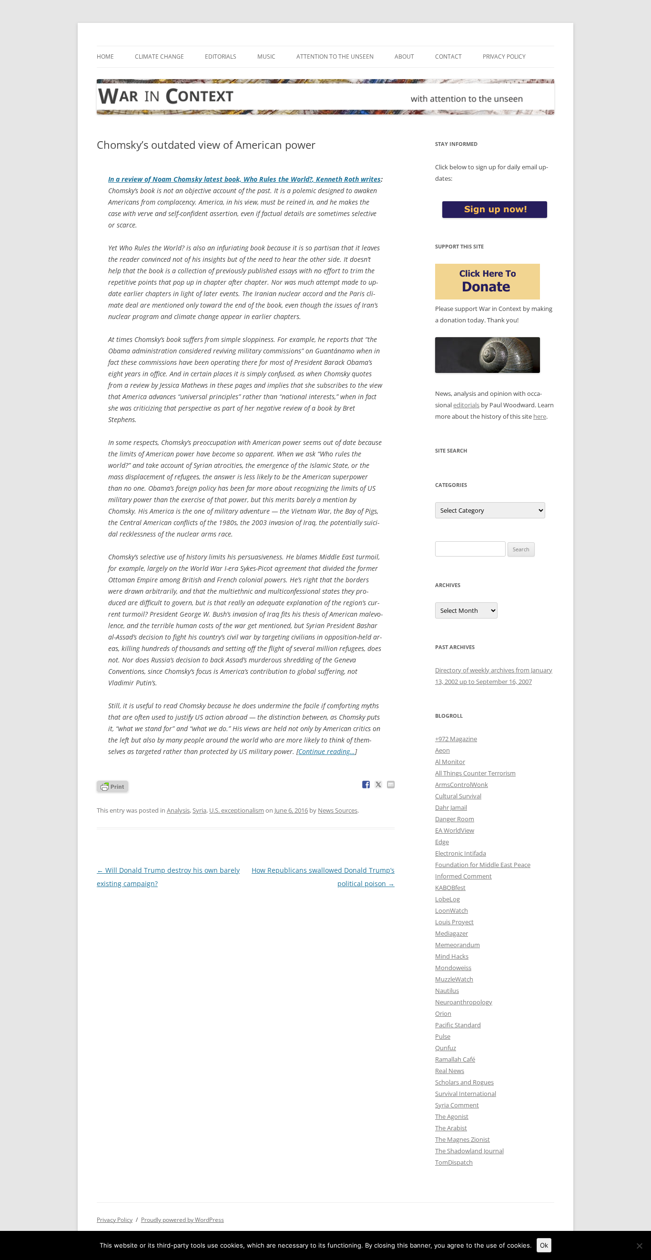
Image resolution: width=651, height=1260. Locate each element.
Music (266, 56)
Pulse (442, 1036)
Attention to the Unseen (335, 56)
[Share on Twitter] (378, 784)
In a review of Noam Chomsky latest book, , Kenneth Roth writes (244, 179)
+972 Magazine (456, 738)
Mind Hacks (451, 956)
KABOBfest (450, 887)
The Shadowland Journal (469, 1150)
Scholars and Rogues (464, 1082)
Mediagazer (451, 933)
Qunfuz (445, 1047)
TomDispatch (454, 1162)
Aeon (442, 750)
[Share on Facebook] (366, 784)
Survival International (465, 1093)
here (539, 416)
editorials (466, 405)
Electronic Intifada (460, 853)
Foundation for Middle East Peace (482, 864)
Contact (448, 56)
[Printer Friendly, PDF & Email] (112, 785)
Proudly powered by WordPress (182, 1220)
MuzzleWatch (454, 979)
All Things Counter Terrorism (475, 773)
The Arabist (451, 1128)
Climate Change (159, 56)
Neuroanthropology (463, 1002)
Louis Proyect (454, 922)
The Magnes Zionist (462, 1139)
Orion (443, 1013)
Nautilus (447, 990)
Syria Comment (457, 1105)
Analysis (178, 810)
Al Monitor (450, 761)
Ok (544, 1245)
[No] (639, 1245)
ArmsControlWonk (461, 784)
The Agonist (451, 1116)
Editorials (220, 56)
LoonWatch (451, 910)
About (404, 56)
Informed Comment (463, 876)
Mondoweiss (453, 967)
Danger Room (454, 819)
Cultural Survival (458, 796)
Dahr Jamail (451, 807)
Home (105, 56)
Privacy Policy (504, 56)
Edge (442, 841)
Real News (449, 1070)
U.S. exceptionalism (236, 810)
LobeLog (447, 899)
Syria (199, 810)
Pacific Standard (458, 1025)
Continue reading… (326, 751)
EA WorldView (454, 830)
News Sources (337, 810)
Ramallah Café (455, 1059)
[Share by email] (391, 784)
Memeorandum (457, 944)
